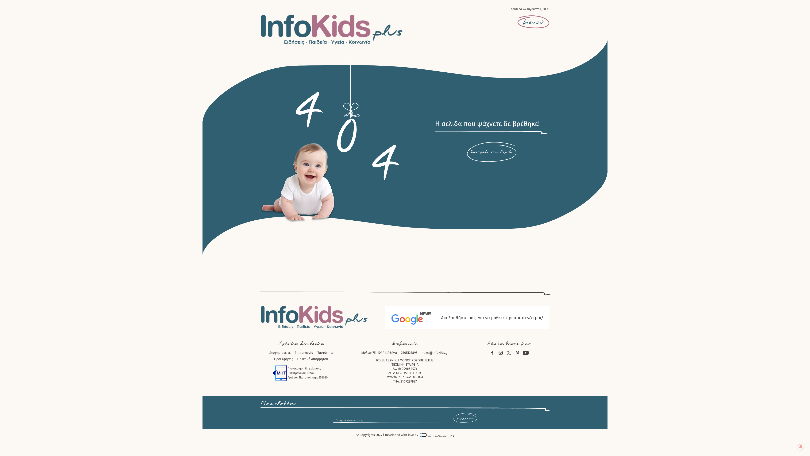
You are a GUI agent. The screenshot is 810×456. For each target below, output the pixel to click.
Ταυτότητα (325, 353)
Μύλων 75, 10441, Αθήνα (379, 353)
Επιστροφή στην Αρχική (491, 151)
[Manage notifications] (800, 446)
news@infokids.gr (435, 353)
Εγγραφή (465, 418)
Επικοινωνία (304, 353)
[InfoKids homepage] (332, 29)
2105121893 (409, 353)
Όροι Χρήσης (283, 359)
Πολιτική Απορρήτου (312, 359)
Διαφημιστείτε (279, 353)
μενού (533, 22)
